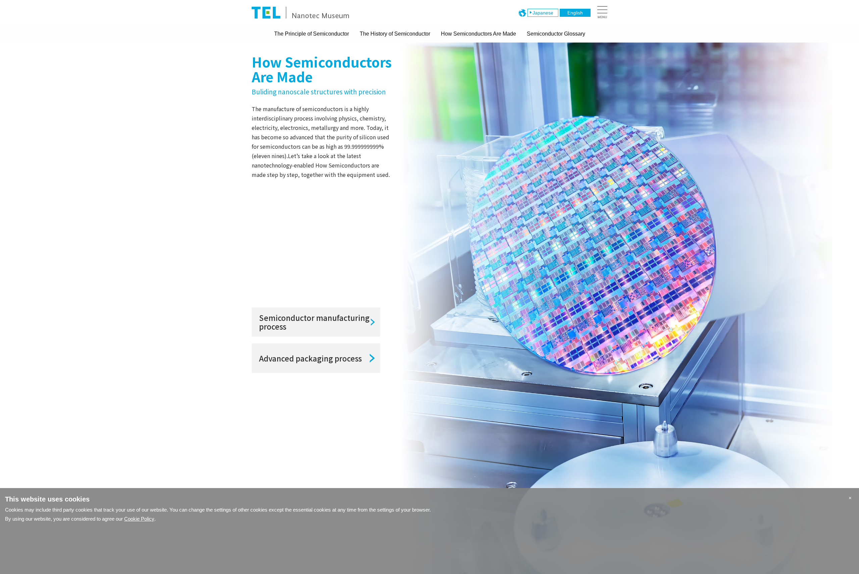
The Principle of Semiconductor (311, 34)
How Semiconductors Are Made (478, 34)
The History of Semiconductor (395, 34)
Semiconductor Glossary (556, 34)
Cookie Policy (139, 519)
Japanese (543, 12)
